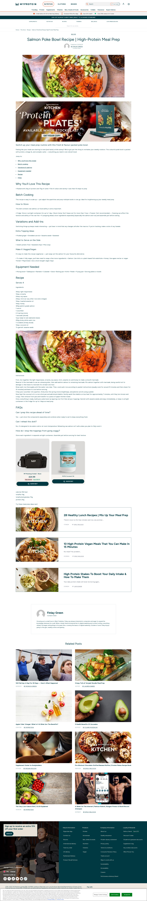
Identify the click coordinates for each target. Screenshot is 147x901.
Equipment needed (24, 171)
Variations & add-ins (25, 167)
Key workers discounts (130, 847)
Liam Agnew (78, 586)
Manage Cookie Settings (100, 894)
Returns (65, 839)
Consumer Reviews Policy (108, 852)
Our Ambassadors (112, 21)
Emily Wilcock (78, 524)
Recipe (29, 30)
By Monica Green (30, 686)
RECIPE (73, 34)
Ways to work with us (107, 860)
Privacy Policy (51, 899)
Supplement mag (128, 843)
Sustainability (105, 864)
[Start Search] (87, 4)
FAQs (20, 178)
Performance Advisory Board (109, 876)
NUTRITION (48, 4)
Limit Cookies (115, 894)
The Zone (23, 30)
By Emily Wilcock (89, 768)
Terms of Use (60, 899)
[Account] (123, 4)
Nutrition (50, 21)
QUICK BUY (34, 484)
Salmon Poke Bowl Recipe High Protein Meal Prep (45, 30)
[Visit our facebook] (9, 878)
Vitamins (60, 10)
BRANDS (74, 4)
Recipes (64, 21)
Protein (41, 10)
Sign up (9, 833)
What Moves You (128, 852)
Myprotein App (67, 831)
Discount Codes (128, 835)
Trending (34, 10)
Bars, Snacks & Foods (72, 10)
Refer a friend (131, 831)
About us (103, 831)
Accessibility (104, 868)
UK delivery (66, 852)
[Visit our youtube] (21, 878)
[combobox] (102, 4)
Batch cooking (23, 164)
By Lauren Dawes (88, 686)
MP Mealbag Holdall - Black (32, 473)
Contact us (66, 835)
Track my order (67, 847)
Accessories (85, 10)
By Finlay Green (77, 46)
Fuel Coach (116, 4)
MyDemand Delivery (69, 856)
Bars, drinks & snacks (89, 839)
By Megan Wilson (29, 768)
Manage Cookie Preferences (13, 867)
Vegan (85, 852)
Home (17, 30)
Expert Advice (111, 10)
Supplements (50, 10)
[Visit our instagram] (5, 878)
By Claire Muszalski (90, 727)
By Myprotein (29, 727)
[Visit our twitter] (17, 878)
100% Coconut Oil (68, 476)
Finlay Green (55, 612)
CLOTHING (62, 4)
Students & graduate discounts (133, 839)
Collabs (93, 10)
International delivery (69, 843)
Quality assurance (106, 835)
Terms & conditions (106, 847)
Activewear (86, 835)
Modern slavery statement (109, 839)
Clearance (100, 10)
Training (78, 21)
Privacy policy (105, 843)
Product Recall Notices (70, 860)
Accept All (127, 894)
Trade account (105, 856)
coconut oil (24, 325)
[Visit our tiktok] (13, 878)
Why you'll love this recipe (27, 161)
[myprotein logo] (26, 4)
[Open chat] (25, 878)
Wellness (94, 21)
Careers (103, 872)
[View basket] (128, 4)
